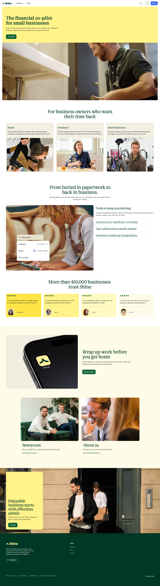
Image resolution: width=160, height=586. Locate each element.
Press (71, 550)
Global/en (12, 560)
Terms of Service (11, 576)
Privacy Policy (23, 576)
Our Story (13, 525)
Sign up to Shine (89, 372)
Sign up (154, 3)
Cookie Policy (33, 576)
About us (72, 547)
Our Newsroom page (29, 453)
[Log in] (147, 3)
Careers (72, 553)
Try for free (11, 37)
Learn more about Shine (91, 453)
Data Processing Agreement (48, 576)
